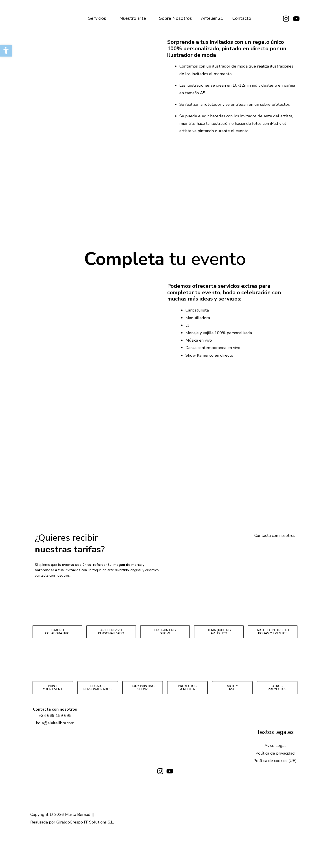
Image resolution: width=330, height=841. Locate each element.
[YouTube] (296, 18)
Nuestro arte (132, 18)
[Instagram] (286, 18)
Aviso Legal (275, 745)
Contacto (241, 18)
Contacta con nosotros (274, 535)
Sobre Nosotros (175, 18)
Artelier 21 (212, 18)
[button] (165, 230)
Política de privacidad (275, 753)
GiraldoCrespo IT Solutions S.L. (85, 822)
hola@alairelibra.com (55, 723)
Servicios (97, 18)
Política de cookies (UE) (275, 760)
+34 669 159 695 (55, 715)
